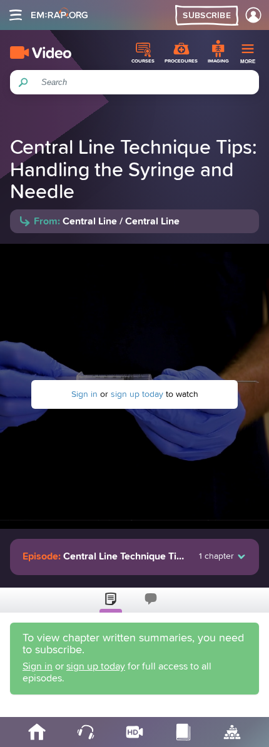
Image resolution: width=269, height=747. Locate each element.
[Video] (40, 52)
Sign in (84, 394)
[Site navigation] (15, 15)
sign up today (137, 394)
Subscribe (207, 15)
